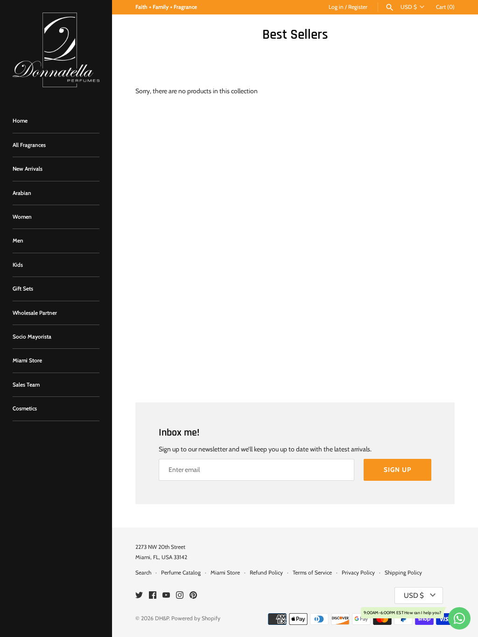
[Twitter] (139, 595)
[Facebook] (152, 595)
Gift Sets (23, 288)
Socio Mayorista (32, 336)
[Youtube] (166, 595)
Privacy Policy (358, 572)
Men (18, 240)
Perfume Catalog (181, 572)
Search (143, 572)
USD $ (409, 7)
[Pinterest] (193, 595)
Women (22, 217)
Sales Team (26, 384)
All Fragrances (29, 145)
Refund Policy (266, 572)
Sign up (397, 469)
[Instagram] (179, 595)
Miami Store (27, 360)
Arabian (22, 193)
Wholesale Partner (35, 313)
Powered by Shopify (195, 618)
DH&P (162, 618)
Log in (336, 7)
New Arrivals (27, 169)
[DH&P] (56, 50)
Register (357, 7)
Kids (18, 265)
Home (20, 121)
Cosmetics (25, 408)
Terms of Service (312, 572)
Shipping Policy (403, 572)
